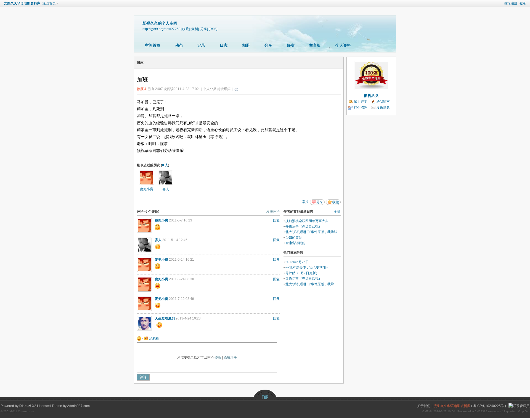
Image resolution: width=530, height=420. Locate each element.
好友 (291, 45)
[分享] (204, 29)
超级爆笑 (223, 89)
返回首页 (49, 3)
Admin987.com (78, 406)
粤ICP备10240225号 (488, 406)
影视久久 (371, 95)
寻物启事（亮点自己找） (303, 226)
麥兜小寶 (146, 189)
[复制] (194, 29)
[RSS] (213, 29)
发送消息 (383, 108)
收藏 (335, 202)
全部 (337, 211)
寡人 (165, 189)
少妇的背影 (293, 237)
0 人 (165, 165)
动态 (179, 45)
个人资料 (343, 45)
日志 (223, 45)
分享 (268, 45)
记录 (201, 45)
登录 (523, 3)
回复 (276, 220)
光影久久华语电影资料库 (22, 3)
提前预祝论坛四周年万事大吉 (306, 221)
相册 (246, 45)
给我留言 (383, 102)
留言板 (315, 45)
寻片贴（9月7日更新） (302, 273)
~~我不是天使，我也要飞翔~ (306, 268)
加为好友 (360, 102)
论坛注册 (510, 3)
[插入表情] (140, 338)
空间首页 (152, 45)
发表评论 (273, 211)
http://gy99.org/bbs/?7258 (161, 29)
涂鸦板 (153, 338)
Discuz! (25, 406)
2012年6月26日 (297, 262)
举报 (305, 202)
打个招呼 (360, 108)
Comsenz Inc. (26, 411)
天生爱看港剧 (165, 318)
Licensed (44, 406)
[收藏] (185, 29)
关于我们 (423, 406)
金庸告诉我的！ (297, 243)
